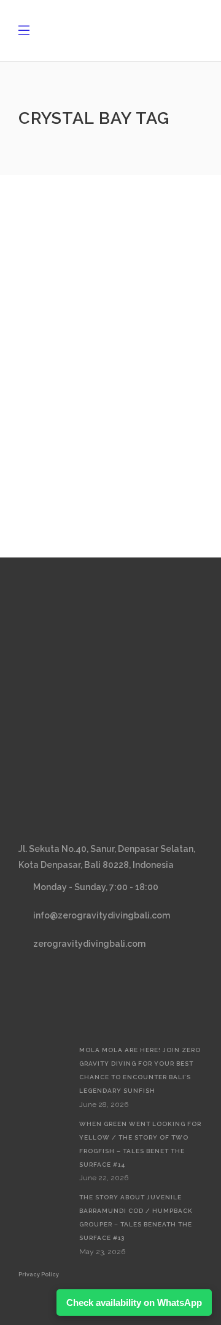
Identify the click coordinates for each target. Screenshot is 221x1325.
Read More (67, 449)
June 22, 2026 (103, 1177)
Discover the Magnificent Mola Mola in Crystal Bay (100, 364)
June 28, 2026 (103, 1104)
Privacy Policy (38, 1274)
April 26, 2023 (65, 334)
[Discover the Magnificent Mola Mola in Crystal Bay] (110, 252)
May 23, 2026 (102, 1251)
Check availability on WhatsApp (134, 1302)
